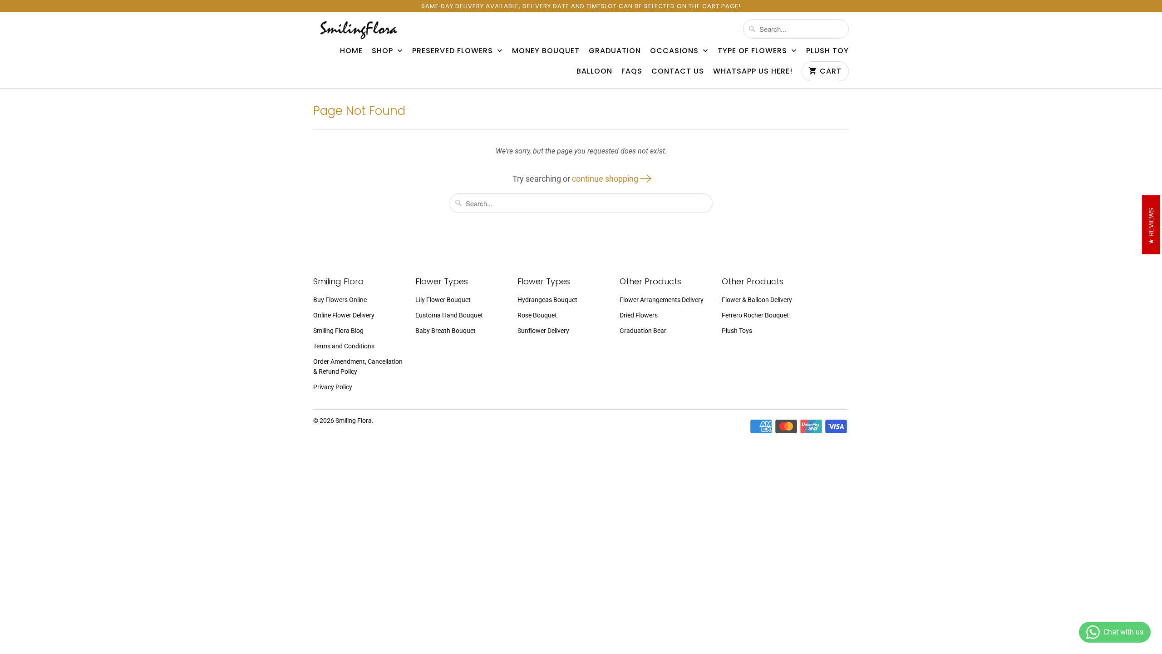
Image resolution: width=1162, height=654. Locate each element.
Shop (383, 51)
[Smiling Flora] (358, 29)
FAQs (631, 71)
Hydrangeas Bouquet (547, 299)
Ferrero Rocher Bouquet (755, 315)
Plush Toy (827, 51)
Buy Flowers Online (340, 299)
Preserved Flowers (453, 51)
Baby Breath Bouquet (445, 330)
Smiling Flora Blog (338, 330)
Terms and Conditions (343, 346)
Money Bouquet (546, 51)
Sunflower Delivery (543, 330)
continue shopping (606, 178)
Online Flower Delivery (343, 315)
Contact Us (677, 71)
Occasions (675, 51)
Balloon (594, 71)
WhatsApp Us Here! (753, 71)
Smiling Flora (353, 420)
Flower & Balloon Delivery (757, 299)
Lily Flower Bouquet (443, 299)
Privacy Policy (332, 387)
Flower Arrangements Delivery (662, 299)
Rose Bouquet (537, 315)
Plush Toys (737, 330)
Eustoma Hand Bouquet (449, 315)
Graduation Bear (643, 330)
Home (351, 51)
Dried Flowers (639, 315)
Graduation (615, 51)
